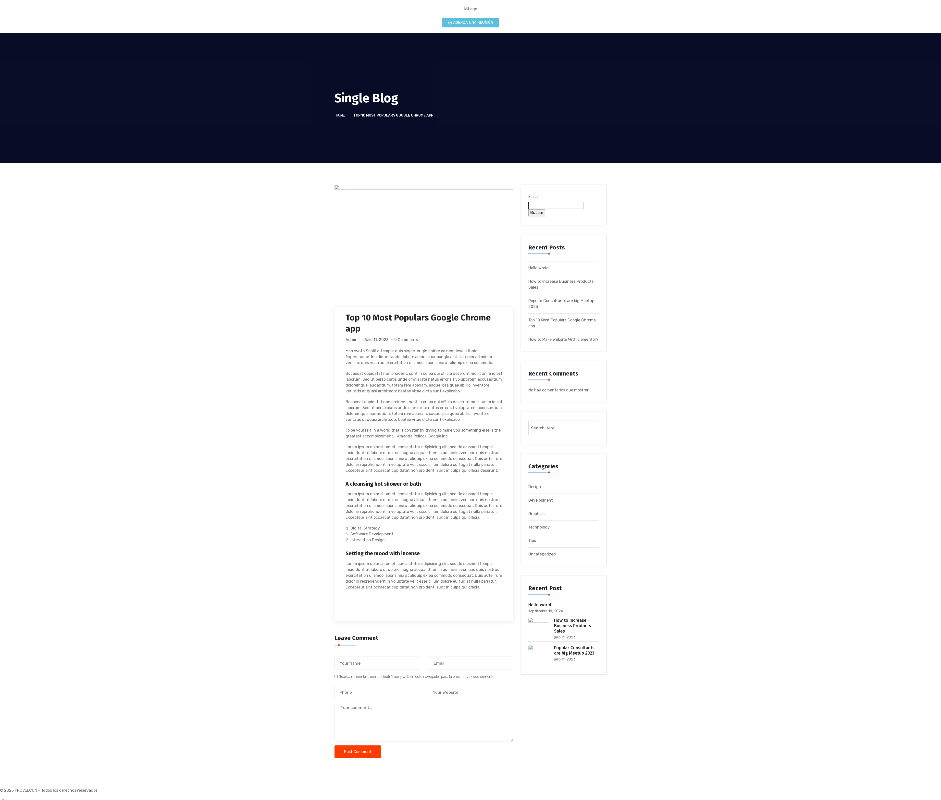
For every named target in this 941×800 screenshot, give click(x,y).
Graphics (536, 513)
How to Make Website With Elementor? (563, 339)
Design (534, 486)
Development (540, 500)
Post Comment (357, 751)
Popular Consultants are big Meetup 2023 (574, 650)
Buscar (534, 197)
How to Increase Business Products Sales (572, 626)
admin (352, 339)
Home (340, 115)
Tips (532, 540)
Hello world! (539, 268)
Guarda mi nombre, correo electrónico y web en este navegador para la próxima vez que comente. (417, 677)
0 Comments (406, 339)
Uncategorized (542, 554)
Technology (539, 527)
